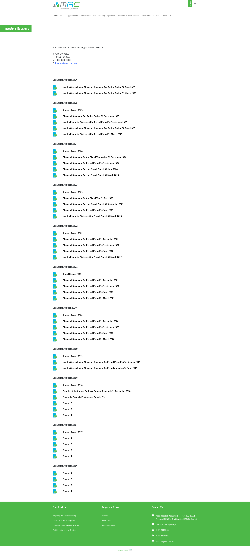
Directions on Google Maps (166, 525)
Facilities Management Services (64, 530)
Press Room (106, 520)
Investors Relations (109, 525)
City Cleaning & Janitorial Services (66, 525)
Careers (105, 516)
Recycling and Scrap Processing (64, 516)
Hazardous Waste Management (64, 520)
